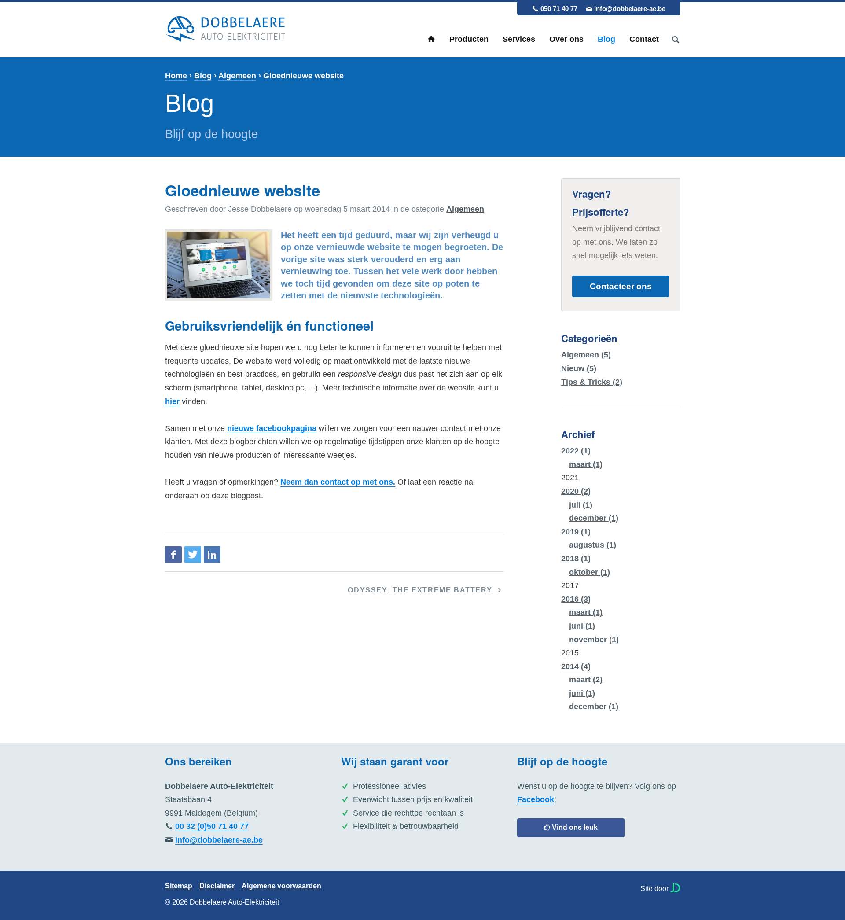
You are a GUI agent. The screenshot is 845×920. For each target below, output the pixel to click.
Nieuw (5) (578, 368)
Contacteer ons (621, 286)
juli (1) (580, 504)
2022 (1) (576, 450)
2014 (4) (576, 666)
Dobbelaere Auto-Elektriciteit (225, 29)
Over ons (566, 39)
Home (431, 39)
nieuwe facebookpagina (271, 428)
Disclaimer (217, 886)
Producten (469, 39)
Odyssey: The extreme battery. (422, 590)
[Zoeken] (675, 39)
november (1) (594, 639)
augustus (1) (592, 545)
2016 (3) (576, 599)
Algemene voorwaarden (281, 886)
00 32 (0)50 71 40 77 (212, 826)
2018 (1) (576, 558)
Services (519, 39)
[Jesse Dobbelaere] (675, 887)
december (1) (593, 518)
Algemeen (237, 75)
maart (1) (586, 464)
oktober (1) (589, 572)
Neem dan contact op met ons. (337, 482)
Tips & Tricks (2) (591, 382)
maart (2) (586, 679)
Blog (606, 39)
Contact (644, 39)
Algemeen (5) (586, 354)
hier (172, 401)
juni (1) (582, 626)
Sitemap (178, 886)
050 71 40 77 (558, 8)
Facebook (535, 799)
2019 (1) (576, 531)
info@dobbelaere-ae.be (629, 8)
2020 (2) (576, 491)
